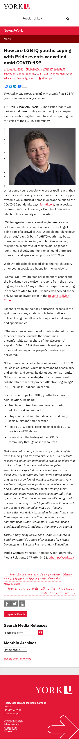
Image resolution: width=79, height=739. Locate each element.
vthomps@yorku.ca (61, 557)
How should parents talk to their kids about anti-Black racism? (41, 591)
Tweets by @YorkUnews (17, 658)
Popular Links (31, 18)
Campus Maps (11, 713)
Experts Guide (15, 614)
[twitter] (14, 604)
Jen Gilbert (47, 204)
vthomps (47, 78)
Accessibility (10, 727)
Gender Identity (26, 73)
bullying (35, 68)
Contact (8, 706)
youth (31, 78)
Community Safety (13, 720)
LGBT (39, 73)
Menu (7, 39)
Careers (8, 731)
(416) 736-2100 (12, 710)
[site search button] (40, 632)
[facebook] (6, 604)
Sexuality (22, 78)
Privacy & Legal (12, 724)
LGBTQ (48, 73)
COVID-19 (47, 68)
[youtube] (22, 604)
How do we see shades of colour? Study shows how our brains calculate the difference (38, 579)
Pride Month (60, 73)
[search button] (67, 18)
